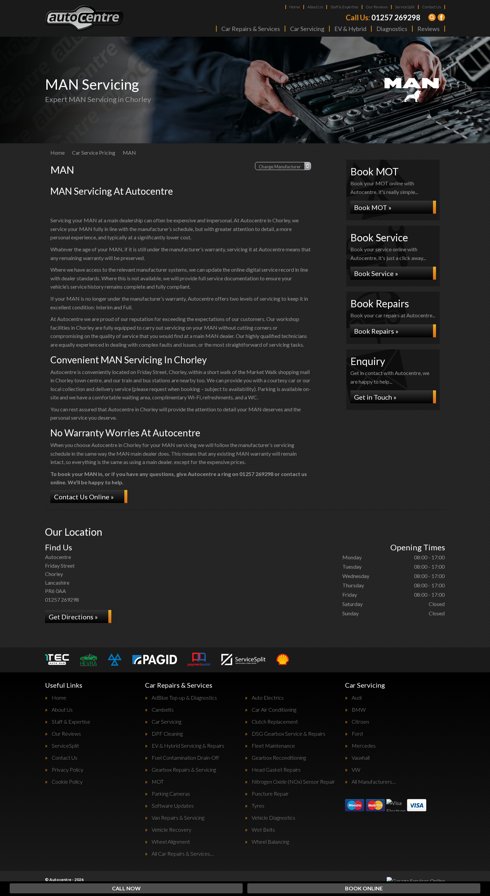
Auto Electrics (268, 697)
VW (356, 769)
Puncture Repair (270, 793)
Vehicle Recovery (171, 829)
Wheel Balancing (270, 841)
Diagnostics (391, 29)
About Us (315, 6)
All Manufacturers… (374, 781)
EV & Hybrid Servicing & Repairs (188, 745)
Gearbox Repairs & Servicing (184, 769)
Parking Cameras (171, 793)
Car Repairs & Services (250, 29)
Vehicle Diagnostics (273, 817)
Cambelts (163, 709)
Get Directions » (73, 617)
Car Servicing (307, 29)
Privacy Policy (67, 769)
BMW (359, 709)
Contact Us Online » (84, 497)
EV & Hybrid (350, 29)
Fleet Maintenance (273, 745)
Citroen (360, 721)
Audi (357, 697)
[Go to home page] (84, 18)
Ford (357, 733)
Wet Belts (263, 829)
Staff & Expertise (344, 6)
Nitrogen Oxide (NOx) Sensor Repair (293, 781)
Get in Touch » (375, 397)
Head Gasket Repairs (276, 769)
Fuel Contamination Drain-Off (185, 757)
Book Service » (376, 273)
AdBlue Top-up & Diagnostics (184, 697)
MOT (158, 781)
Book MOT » (372, 207)
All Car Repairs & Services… (183, 853)
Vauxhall (361, 757)
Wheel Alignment (171, 841)
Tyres (258, 805)
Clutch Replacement (275, 721)
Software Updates (173, 805)
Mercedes (364, 745)
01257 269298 (383, 17)
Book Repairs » (376, 331)
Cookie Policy (67, 781)
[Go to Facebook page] (441, 17)
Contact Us (431, 6)
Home (294, 6)
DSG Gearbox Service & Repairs (288, 733)
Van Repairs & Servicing (178, 817)
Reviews (428, 29)
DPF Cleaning (167, 733)
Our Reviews (377, 6)
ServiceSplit (405, 6)
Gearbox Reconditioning (279, 757)
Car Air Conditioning (274, 709)
